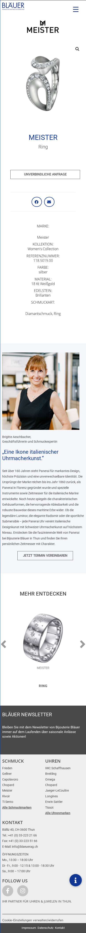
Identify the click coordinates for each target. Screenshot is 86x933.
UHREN (53, 761)
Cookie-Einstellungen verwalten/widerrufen (32, 920)
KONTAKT (12, 822)
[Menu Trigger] (76, 9)
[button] (77, 49)
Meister (43, 137)
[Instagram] (22, 890)
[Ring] (43, 638)
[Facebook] (7, 890)
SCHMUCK (13, 761)
